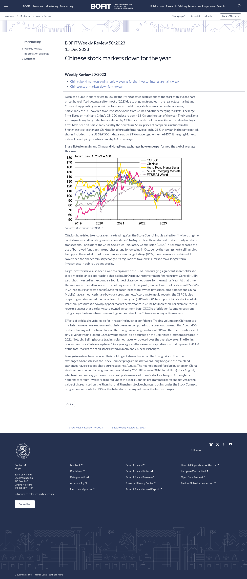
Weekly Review (43, 16)
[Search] (238, 6)
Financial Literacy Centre (139, 483)
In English (208, 16)
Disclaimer (76, 471)
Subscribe (24, 504)
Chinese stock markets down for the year (96, 86)
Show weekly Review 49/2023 (86, 427)
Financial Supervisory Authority (198, 465)
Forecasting (66, 6)
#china (69, 403)
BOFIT (26, 6)
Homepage (9, 16)
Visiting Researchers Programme (196, 6)
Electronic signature (81, 489)
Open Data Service (191, 477)
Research (171, 6)
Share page (177, 16)
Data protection (79, 477)
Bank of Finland (229, 16)
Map (17, 468)
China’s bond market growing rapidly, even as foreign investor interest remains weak (124, 81)
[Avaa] (21, 49)
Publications (157, 6)
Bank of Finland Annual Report (142, 489)
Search (220, 6)
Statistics (29, 58)
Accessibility (77, 483)
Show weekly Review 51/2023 (129, 427)
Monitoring (52, 6)
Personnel (38, 6)
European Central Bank (194, 471)
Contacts (20, 465)
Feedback (75, 465)
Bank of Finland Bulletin (139, 471)
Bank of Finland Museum (139, 477)
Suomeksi (195, 16)
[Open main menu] (9, 6)
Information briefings (36, 53)
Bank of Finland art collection (197, 483)
